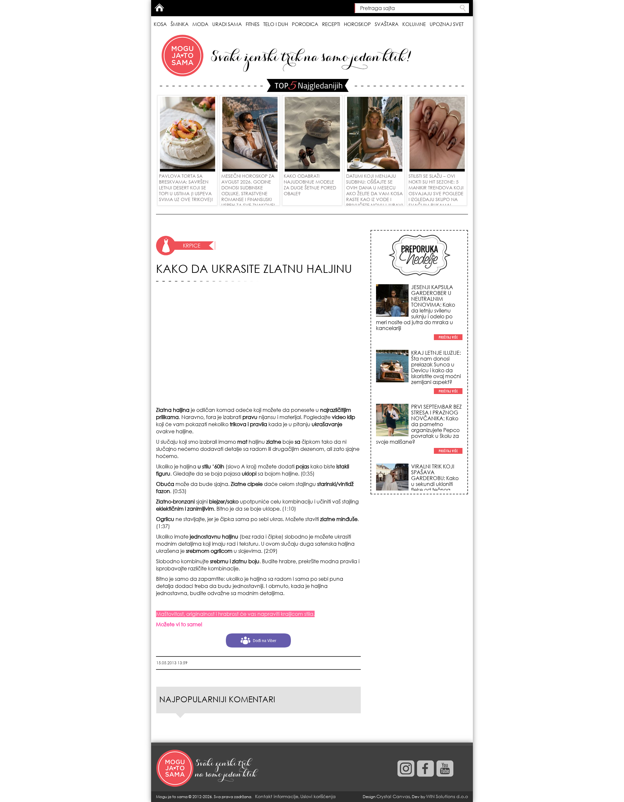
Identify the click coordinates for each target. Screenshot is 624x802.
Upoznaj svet (446, 24)
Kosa (160, 24)
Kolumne (414, 24)
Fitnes (252, 24)
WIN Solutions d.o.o (447, 796)
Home (159, 7)
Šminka (179, 24)
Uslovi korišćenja (318, 796)
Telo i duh (275, 24)
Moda (200, 24)
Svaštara (386, 24)
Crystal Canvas (393, 796)
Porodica (305, 24)
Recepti (331, 24)
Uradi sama (227, 24)
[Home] (208, 768)
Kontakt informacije (276, 796)
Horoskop (357, 24)
